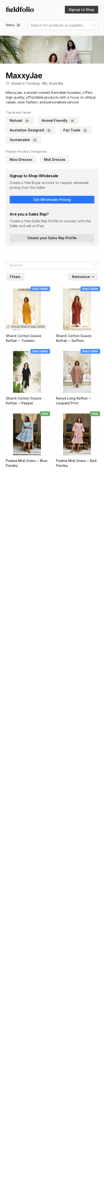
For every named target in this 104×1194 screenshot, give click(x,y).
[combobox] (31, 25)
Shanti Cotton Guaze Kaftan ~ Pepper (23, 400)
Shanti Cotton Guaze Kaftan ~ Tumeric (23, 338)
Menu (10, 25)
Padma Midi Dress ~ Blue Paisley (26, 463)
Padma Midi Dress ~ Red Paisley (76, 463)
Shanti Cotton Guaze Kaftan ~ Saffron (73, 338)
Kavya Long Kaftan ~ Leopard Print (73, 400)
